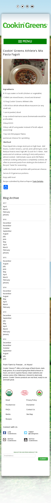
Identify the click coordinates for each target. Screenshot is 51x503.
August (5, 234)
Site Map (29, 414)
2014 (4, 287)
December (7, 223)
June (4, 239)
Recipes (9, 419)
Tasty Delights (38, 181)
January (6, 215)
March (5, 209)
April (5, 206)
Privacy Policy (31, 400)
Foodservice (10, 405)
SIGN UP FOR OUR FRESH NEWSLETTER (25, 452)
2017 (4, 203)
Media (8, 414)
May (4, 242)
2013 (4, 312)
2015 (4, 257)
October (6, 228)
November (7, 225)
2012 (4, 339)
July (4, 236)
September (7, 231)
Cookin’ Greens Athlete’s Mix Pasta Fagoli (23, 52)
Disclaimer (30, 405)
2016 (4, 219)
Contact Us (30, 409)
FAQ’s (8, 409)
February (6, 212)
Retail (8, 400)
